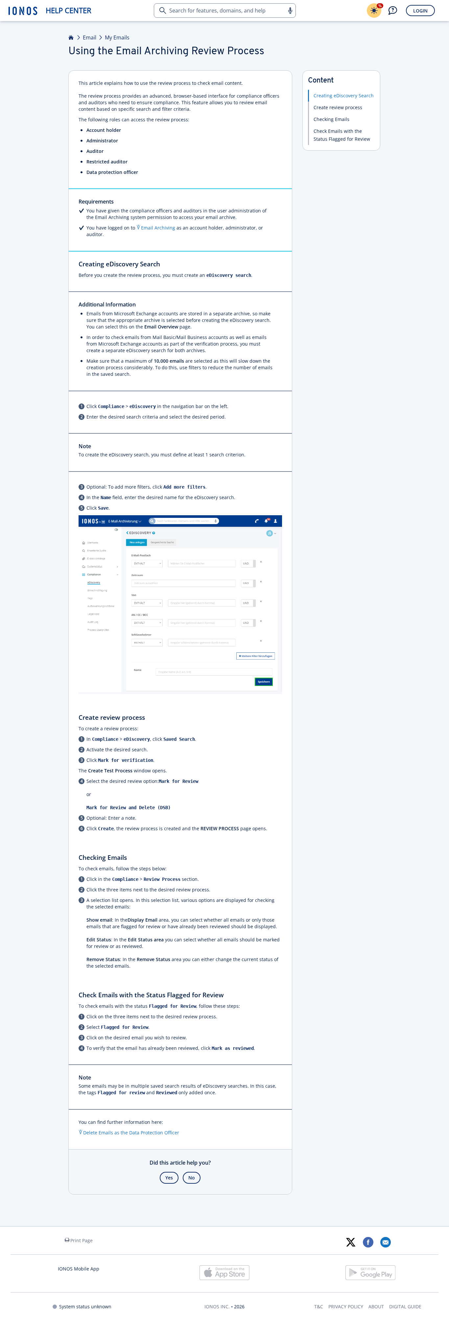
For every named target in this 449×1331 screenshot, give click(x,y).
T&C (318, 1306)
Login (420, 11)
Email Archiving (158, 228)
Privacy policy (345, 1306)
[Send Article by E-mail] (385, 1242)
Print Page (81, 1240)
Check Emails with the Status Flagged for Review (342, 135)
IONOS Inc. (217, 1306)
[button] (289, 10)
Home (71, 37)
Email (89, 37)
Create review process (338, 107)
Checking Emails (331, 119)
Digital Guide (405, 1306)
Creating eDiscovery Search (344, 95)
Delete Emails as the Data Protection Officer (131, 1132)
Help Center (68, 10)
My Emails (117, 37)
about (376, 1306)
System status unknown (85, 1306)
